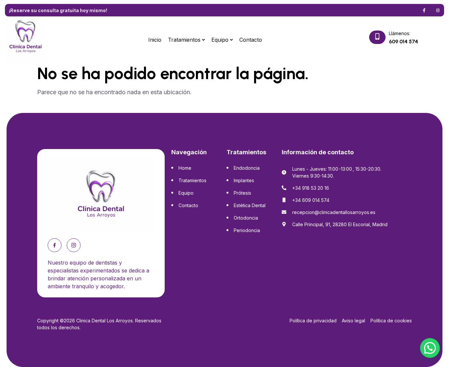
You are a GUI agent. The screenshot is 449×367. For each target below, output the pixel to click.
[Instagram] (74, 245)
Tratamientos (184, 39)
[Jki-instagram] (438, 10)
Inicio (154, 39)
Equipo (219, 39)
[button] (430, 348)
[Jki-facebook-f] (424, 10)
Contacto (250, 39)
